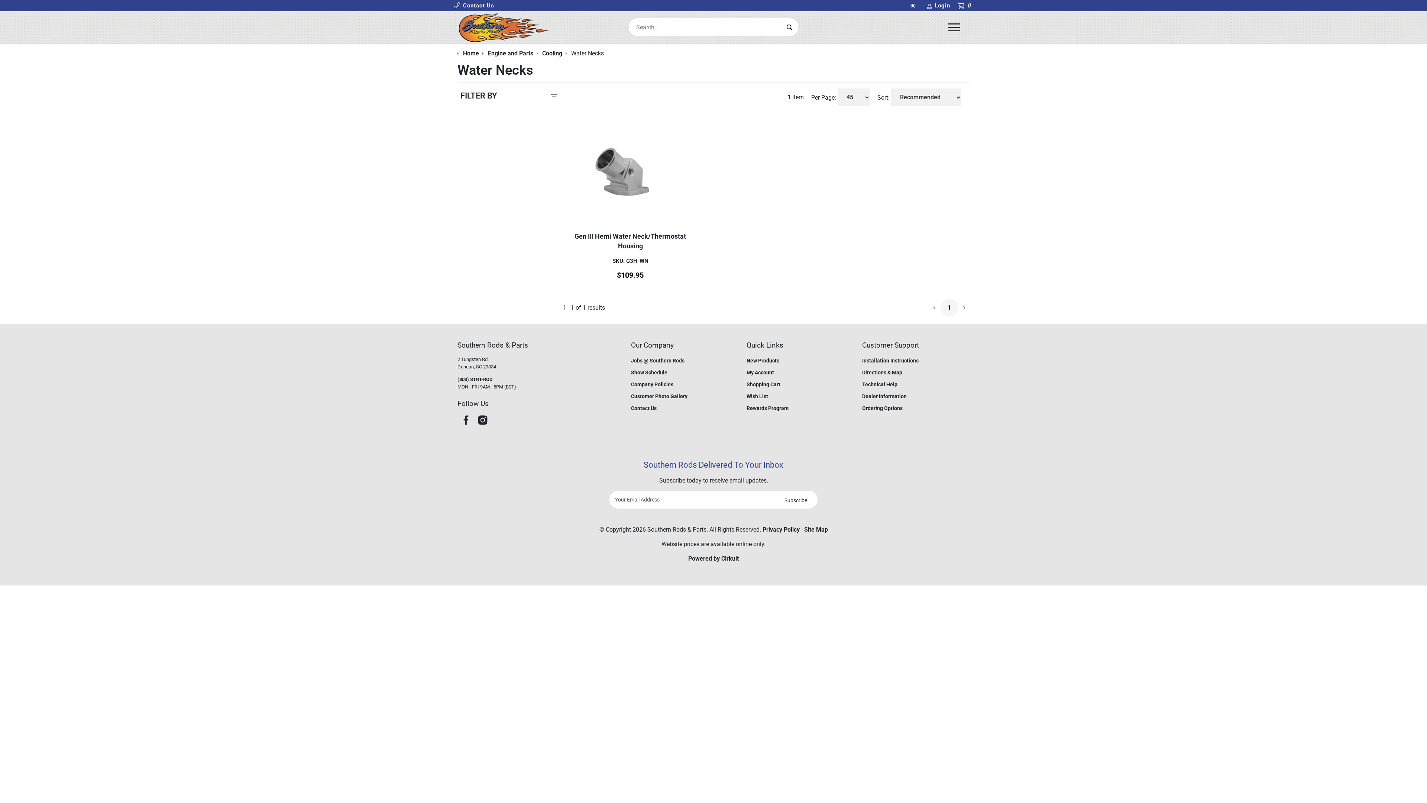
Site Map (816, 529)
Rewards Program (768, 408)
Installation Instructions (890, 361)
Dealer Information (884, 396)
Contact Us (644, 408)
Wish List (757, 396)
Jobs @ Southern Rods (658, 361)
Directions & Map (882, 372)
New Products (763, 361)
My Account (760, 372)
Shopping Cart (763, 384)
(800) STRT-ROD (474, 379)
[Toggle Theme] (914, 5)
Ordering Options (882, 408)
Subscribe (795, 500)
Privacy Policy (781, 529)
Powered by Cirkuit (713, 558)
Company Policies (652, 384)
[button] (473, 5)
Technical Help (879, 384)
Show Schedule (649, 372)
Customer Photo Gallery (659, 396)
